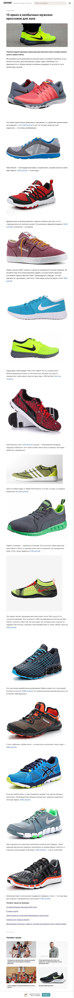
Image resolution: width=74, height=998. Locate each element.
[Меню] (69, 3)
